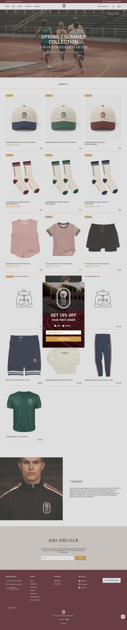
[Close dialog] (82, 285)
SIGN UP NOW (63, 339)
